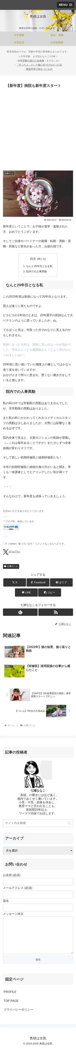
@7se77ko (14, 551)
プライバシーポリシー (18, 1009)
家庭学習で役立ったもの (39, 69)
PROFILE (10, 991)
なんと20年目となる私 (39, 266)
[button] (49, 592)
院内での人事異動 (36, 271)
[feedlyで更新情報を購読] (20, 612)
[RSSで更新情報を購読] (55, 612)
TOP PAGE (11, 1000)
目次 (33, 258)
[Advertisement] (38, 129)
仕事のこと (12, 566)
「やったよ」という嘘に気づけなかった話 (39, 64)
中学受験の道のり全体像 (31, 60)
